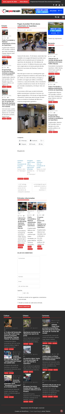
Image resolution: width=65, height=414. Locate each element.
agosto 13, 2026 (28, 382)
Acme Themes (46, 411)
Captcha (19, 290)
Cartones (45, 343)
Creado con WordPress (21, 411)
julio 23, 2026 (17, 376)
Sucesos (55, 369)
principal (26, 178)
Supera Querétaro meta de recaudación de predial (41, 164)
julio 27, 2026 (17, 352)
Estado (29, 246)
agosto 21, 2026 (28, 328)
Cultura (6, 349)
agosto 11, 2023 (48, 380)
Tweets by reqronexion (55, 38)
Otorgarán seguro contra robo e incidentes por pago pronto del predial (31, 165)
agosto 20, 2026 (28, 354)
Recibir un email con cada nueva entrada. (30, 303)
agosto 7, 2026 (9, 328)
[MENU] (63, 17)
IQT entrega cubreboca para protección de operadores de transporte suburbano (24, 188)
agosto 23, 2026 (7, 36)
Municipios (20, 178)
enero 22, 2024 (47, 354)
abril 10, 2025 (56, 320)
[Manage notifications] (61, 411)
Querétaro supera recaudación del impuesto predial (21, 164)
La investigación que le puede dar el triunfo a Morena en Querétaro (40, 187)
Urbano (31, 343)
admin (30, 30)
